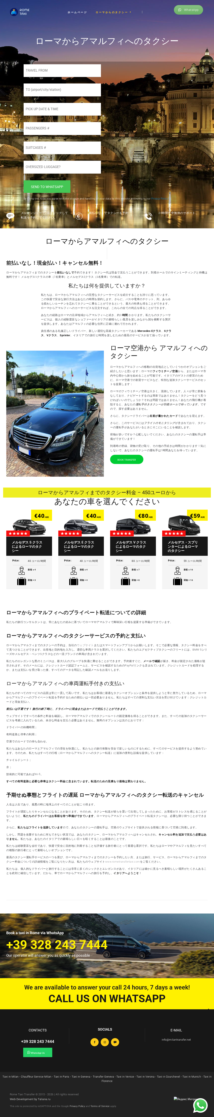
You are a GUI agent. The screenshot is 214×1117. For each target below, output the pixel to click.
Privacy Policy (77, 1106)
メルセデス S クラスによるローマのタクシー (27, 546)
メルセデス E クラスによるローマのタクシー (79, 546)
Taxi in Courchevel (168, 1076)
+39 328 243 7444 (37, 1041)
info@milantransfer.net (176, 1039)
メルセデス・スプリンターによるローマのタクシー (183, 546)
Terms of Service (100, 1106)
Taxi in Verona (145, 1076)
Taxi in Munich (191, 1076)
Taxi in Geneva (81, 1076)
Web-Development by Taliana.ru (30, 1099)
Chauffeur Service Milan (36, 1076)
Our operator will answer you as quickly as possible (48, 955)
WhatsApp (191, 9)
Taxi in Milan (11, 1076)
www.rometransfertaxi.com (122, 861)
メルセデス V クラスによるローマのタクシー (131, 546)
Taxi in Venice (125, 1076)
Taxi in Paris (61, 1076)
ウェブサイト (85, 645)
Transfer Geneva (103, 1076)
